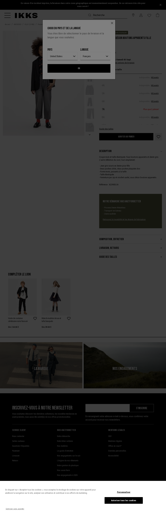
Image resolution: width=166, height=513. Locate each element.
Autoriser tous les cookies (123, 500)
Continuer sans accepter (15, 509)
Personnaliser (123, 492)
